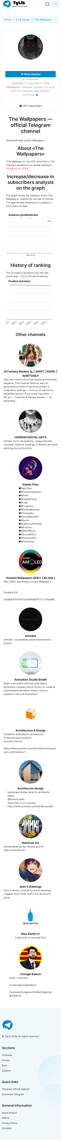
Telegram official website (16, 1089)
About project (9, 1112)
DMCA (5, 1117)
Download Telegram (13, 1094)
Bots (4, 1065)
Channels (7, 1055)
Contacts (7, 1128)
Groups (6, 1060)
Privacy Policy (9, 1123)
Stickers (6, 1070)
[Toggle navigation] (55, 4)
